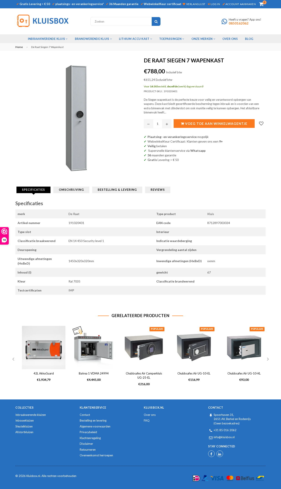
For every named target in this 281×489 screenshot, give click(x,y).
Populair (157, 329)
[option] (40, 357)
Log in (215, 4)
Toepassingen (170, 39)
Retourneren (88, 449)
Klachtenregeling (90, 438)
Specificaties (33, 189)
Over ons (150, 415)
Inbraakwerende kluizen (30, 415)
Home (19, 47)
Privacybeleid (88, 432)
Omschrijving (71, 189)
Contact (85, 415)
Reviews (158, 189)
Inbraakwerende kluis (47, 39)
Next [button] (268, 359)
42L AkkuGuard (44, 373)
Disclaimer (86, 443)
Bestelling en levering (93, 420)
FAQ (147, 420)
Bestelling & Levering (117, 189)
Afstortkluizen (24, 432)
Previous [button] (13, 359)
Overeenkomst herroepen (96, 455)
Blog (249, 39)
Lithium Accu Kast (134, 39)
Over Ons (230, 39)
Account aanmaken (240, 4)
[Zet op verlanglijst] (261, 123)
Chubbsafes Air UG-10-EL (193, 373)
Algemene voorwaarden (95, 426)
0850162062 (239, 23)
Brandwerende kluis (92, 39)
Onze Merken (202, 39)
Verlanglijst (195, 4)
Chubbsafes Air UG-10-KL (244, 373)
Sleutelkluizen (24, 426)
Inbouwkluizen (24, 420)
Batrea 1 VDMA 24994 (94, 373)
